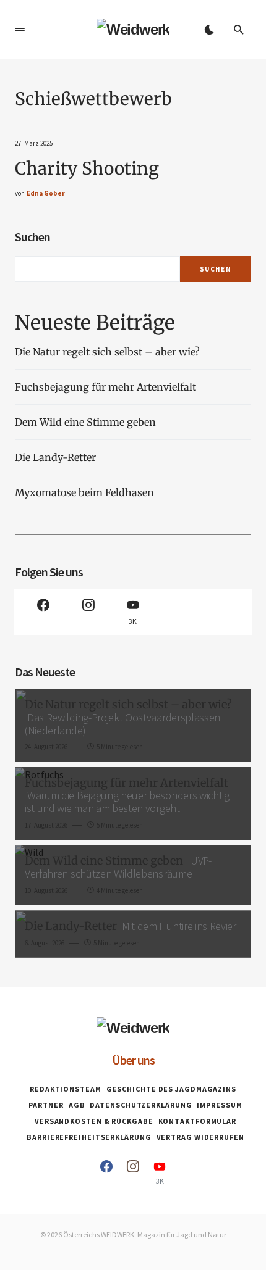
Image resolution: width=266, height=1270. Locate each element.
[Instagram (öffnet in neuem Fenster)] (88, 612)
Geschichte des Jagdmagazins (171, 1089)
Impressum (219, 1105)
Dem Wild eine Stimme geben (86, 422)
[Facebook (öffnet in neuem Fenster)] (43, 612)
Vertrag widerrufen (200, 1137)
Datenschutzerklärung (141, 1105)
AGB (77, 1105)
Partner (45, 1105)
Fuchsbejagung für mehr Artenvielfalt (105, 386)
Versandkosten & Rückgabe (94, 1121)
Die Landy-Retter (55, 457)
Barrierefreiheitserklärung (89, 1137)
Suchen (32, 236)
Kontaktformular (197, 1121)
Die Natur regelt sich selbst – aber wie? (107, 351)
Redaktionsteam (65, 1089)
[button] (19, 29)
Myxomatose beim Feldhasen (84, 492)
